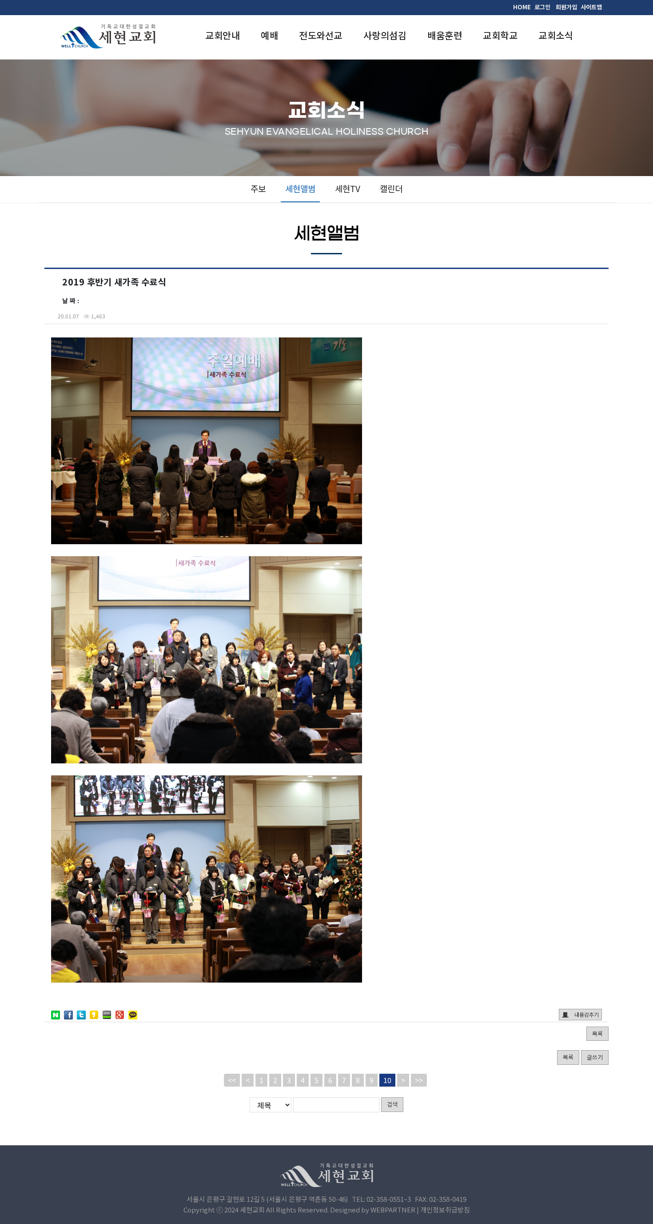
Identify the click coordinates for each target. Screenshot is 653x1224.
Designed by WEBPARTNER (372, 1209)
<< (232, 1080)
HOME (522, 7)
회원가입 (566, 7)
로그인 (542, 7)
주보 (258, 188)
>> (419, 1080)
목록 (597, 1033)
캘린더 (391, 188)
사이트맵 (591, 7)
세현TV (347, 188)
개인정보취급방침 (445, 1209)
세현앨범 (300, 188)
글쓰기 (595, 1057)
